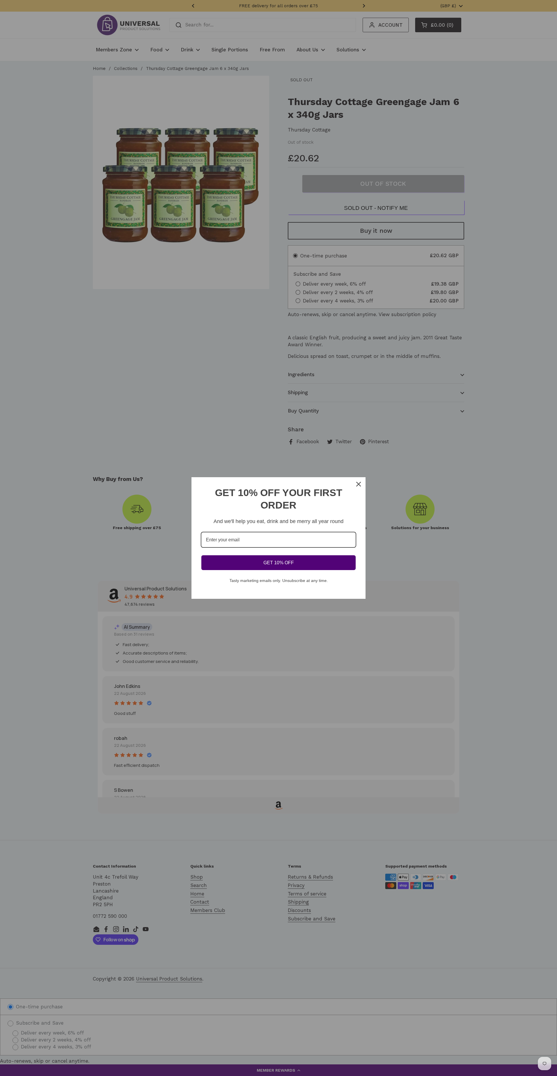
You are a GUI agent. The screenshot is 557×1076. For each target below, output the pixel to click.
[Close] (359, 484)
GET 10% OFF (278, 562)
